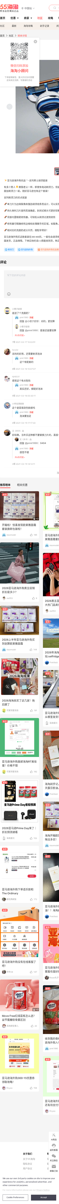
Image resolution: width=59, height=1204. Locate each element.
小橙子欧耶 (17, 309)
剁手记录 (44, 25)
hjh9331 (16, 376)
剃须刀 (11, 249)
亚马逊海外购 (27, 249)
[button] (28, 8)
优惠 (13, 18)
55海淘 (9, 8)
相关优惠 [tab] (22, 484)
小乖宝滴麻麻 (18, 404)
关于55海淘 (29, 1159)
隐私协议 (27, 1163)
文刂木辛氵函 (18, 431)
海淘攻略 (28, 25)
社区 (2, 25)
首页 (2, 35)
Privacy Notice (42, 1190)
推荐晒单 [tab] (5, 484)
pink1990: (24, 317)
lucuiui (15, 350)
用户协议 (27, 1168)
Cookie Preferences (15, 1197)
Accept (43, 1197)
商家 (26, 18)
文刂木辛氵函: (26, 439)
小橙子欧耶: (25, 326)
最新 (14, 25)
